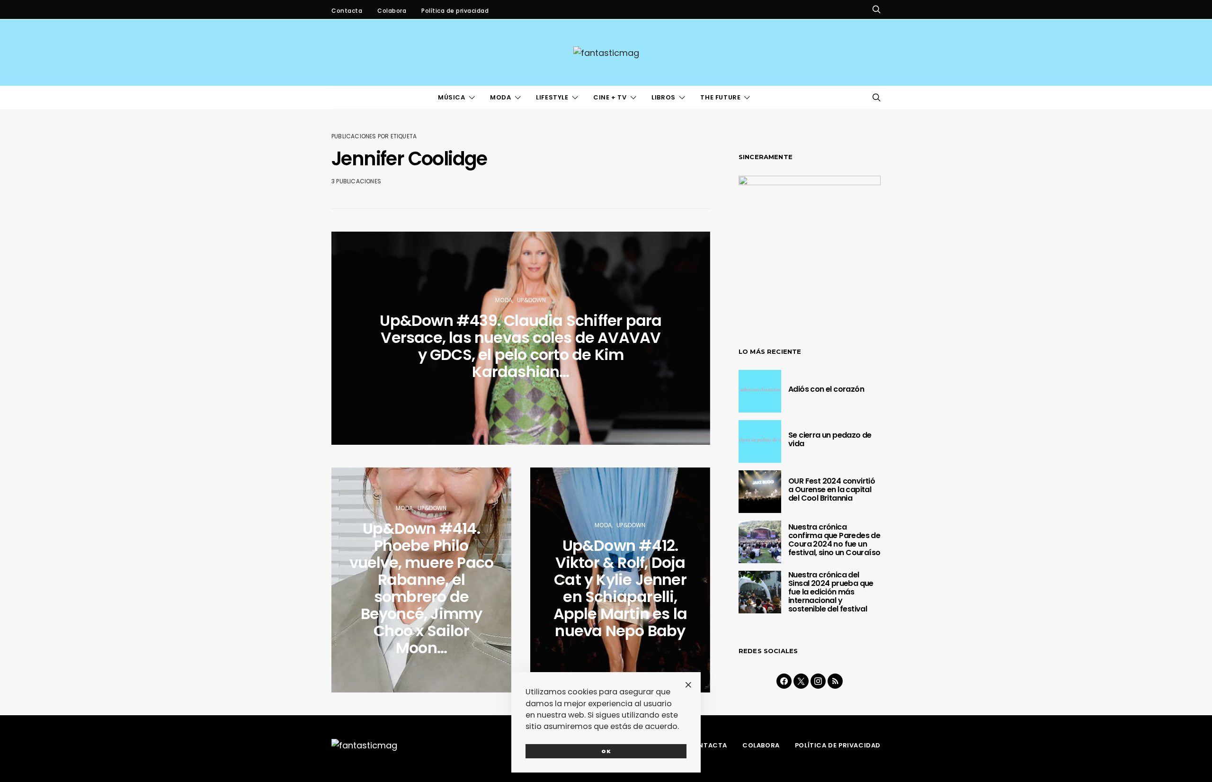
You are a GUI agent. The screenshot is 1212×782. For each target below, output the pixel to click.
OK (606, 751)
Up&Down (531, 300)
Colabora (391, 11)
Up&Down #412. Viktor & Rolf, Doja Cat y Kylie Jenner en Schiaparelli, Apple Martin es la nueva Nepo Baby (620, 588)
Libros (663, 97)
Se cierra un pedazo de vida (830, 439)
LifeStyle (552, 97)
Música (451, 97)
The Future (720, 97)
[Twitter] (801, 681)
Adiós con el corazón (826, 389)
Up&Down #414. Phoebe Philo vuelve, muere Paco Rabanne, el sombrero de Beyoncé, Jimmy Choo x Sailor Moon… (421, 588)
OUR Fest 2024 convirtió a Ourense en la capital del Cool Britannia (831, 489)
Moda (500, 97)
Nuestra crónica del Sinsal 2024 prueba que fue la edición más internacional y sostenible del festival (830, 591)
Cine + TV (609, 97)
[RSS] (835, 681)
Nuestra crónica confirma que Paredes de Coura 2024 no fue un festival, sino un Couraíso (834, 539)
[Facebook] (784, 681)
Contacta (346, 11)
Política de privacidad (455, 11)
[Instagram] (818, 681)
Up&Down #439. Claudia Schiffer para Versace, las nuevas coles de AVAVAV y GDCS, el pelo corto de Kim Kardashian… (520, 346)
